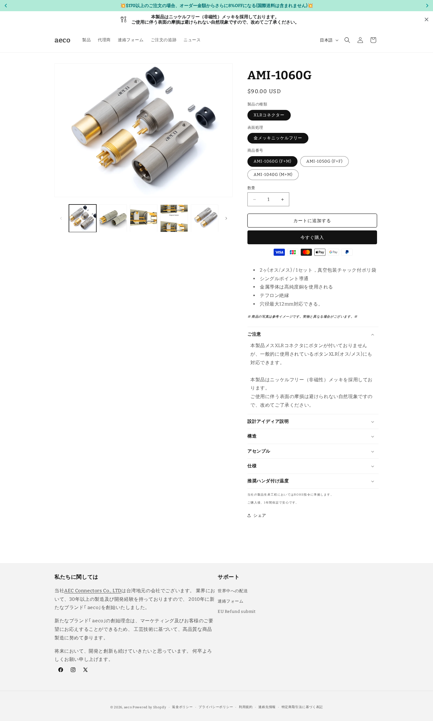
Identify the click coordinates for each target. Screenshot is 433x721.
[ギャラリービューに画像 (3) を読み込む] (143, 218)
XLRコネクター (269, 115)
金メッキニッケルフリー (278, 138)
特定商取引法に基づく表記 (302, 707)
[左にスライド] (60, 218)
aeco (128, 707)
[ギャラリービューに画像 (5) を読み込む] (204, 218)
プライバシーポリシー (216, 707)
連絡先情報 (267, 707)
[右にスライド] (226, 218)
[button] (347, 40)
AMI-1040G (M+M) (273, 174)
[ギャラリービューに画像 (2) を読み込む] (113, 218)
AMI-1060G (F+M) (272, 161)
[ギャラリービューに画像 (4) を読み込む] (174, 218)
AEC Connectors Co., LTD (92, 590)
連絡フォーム (231, 600)
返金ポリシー (182, 707)
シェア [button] (259, 515)
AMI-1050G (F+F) (324, 161)
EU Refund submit (237, 611)
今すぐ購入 (312, 237)
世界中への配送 (233, 590)
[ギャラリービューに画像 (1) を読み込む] (82, 218)
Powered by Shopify (149, 707)
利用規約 (246, 707)
